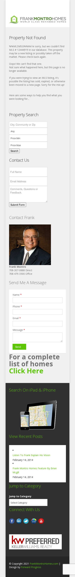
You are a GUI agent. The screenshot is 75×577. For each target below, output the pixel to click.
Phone (17, 306)
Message (19, 330)
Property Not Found (27, 37)
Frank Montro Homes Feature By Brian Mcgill (35, 470)
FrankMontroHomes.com (44, 563)
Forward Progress (31, 567)
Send (18, 347)
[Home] (37, 19)
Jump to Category (20, 496)
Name (17, 294)
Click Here (26, 370)
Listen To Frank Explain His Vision (31, 455)
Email (17, 318)
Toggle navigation (12, 8)
